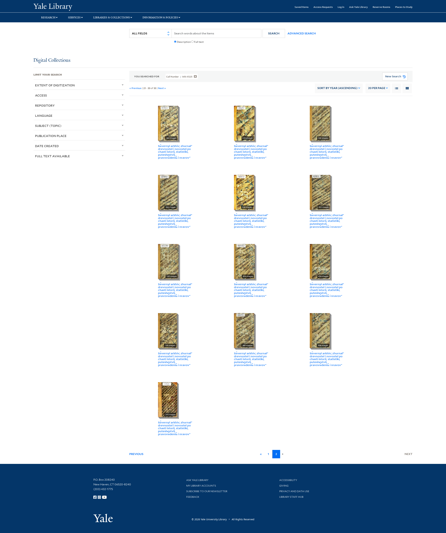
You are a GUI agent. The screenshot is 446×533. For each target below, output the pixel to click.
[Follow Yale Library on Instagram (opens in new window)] (99, 497)
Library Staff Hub (291, 496)
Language (43, 115)
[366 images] (168, 123)
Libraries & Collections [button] (111, 17)
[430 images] (244, 123)
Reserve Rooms (381, 7)
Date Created (47, 146)
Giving (284, 485)
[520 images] (168, 261)
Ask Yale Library (358, 7)
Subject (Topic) (48, 126)
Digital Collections (51, 60)
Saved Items (302, 7)
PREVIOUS (136, 454)
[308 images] (320, 330)
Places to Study (404, 7)
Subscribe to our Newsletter (206, 491)
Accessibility (288, 480)
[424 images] (244, 261)
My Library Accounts (201, 485)
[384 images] (244, 330)
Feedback (192, 496)
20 (376, 88)
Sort (337, 88)
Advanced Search (301, 33)
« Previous (135, 88)
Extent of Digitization (55, 85)
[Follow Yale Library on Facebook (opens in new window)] (95, 497)
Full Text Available (52, 156)
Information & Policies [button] (160, 17)
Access (41, 95)
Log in (341, 7)
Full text (199, 41)
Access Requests (323, 7)
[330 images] (167, 330)
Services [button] (74, 17)
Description (184, 41)
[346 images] (320, 123)
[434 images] (320, 261)
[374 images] (167, 399)
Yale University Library (61, 6)
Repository (45, 105)
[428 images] (244, 192)
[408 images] (167, 192)
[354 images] (320, 192)
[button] (274, 33)
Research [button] (48, 17)
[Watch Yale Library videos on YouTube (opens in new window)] (104, 497)
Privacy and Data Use (294, 491)
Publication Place (51, 136)
